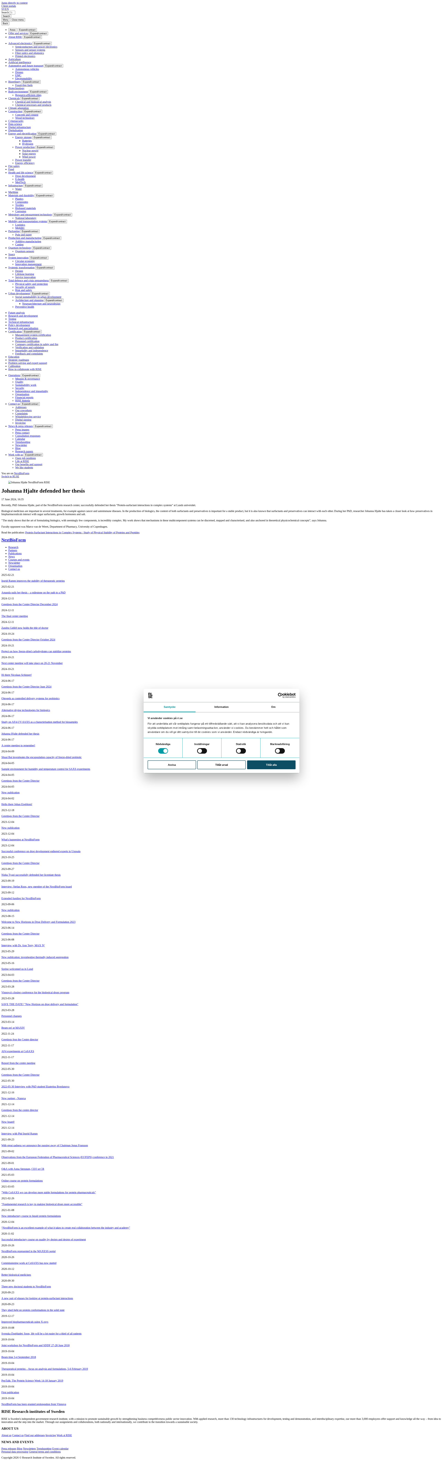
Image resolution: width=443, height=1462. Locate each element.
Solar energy (29, 153)
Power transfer (23, 159)
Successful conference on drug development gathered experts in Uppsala (40, 851)
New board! (8, 1121)
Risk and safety (23, 290)
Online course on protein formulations (22, 1180)
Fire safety (14, 166)
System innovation (18, 257)
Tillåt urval (221, 764)
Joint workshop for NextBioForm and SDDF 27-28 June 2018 (35, 1345)
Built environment (18, 91)
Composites (21, 201)
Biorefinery (14, 81)
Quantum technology (19, 247)
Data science (15, 124)
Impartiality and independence (31, 350)
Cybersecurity (16, 121)
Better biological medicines (16, 1274)
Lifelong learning (24, 274)
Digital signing (23, 419)
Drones (19, 72)
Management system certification (33, 334)
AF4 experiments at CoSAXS (17, 1051)
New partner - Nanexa (13, 1098)
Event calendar (60, 1448)
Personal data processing (14, 1451)
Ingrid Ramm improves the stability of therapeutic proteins (33, 580)
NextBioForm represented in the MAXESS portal (28, 1251)
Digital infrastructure (19, 127)
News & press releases (20, 426)
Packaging (14, 231)
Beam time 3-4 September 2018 (18, 1357)
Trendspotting (22, 442)
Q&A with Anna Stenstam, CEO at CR (22, 1168)
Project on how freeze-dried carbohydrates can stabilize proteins (36, 651)
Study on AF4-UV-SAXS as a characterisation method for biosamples (39, 721)
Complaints (21, 413)
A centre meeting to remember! (18, 745)
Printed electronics (25, 56)
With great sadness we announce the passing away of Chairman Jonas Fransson (44, 1145)
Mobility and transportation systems (27, 221)
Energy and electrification (22, 133)
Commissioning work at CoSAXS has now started (28, 1263)
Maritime (13, 192)
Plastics (19, 198)
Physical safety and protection (31, 283)
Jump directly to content (14, 2)
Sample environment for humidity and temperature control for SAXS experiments (45, 768)
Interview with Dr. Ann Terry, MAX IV (23, 945)
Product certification (26, 338)
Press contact (22, 432)
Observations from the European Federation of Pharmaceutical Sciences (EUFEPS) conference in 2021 (57, 1157)
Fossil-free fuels (24, 85)
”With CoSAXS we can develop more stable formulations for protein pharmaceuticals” (48, 1192)
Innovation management (28, 264)
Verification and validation (29, 347)
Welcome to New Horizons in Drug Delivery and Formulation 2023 (38, 921)
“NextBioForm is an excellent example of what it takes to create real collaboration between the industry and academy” (65, 1227)
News (11, 556)
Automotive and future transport (25, 65)
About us (6, 1435)
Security (19, 388)
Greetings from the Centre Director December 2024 (29, 604)
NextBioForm (21, 473)
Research (13, 547)
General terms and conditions (45, 1451)
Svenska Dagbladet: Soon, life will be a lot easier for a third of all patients (41, 1333)
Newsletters (29, 1448)
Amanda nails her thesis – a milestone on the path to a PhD (33, 592)
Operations (14, 375)
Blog (18, 448)
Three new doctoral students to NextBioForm (26, 1286)
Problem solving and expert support (27, 363)
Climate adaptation (18, 108)
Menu (5, 20)
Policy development (19, 325)
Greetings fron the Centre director (19, 1039)
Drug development (25, 176)
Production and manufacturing (24, 237)
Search (5, 12)
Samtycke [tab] (170, 706)
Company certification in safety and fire (36, 344)
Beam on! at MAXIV (13, 1027)
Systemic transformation (21, 267)
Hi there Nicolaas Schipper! (16, 674)
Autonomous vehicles (27, 69)
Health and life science (20, 172)
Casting (19, 244)
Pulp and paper (23, 234)
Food (11, 169)
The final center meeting (14, 616)
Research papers (24, 451)
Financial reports (24, 397)
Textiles (19, 205)
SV (3, 9)
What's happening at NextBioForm (20, 839)
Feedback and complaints (29, 353)
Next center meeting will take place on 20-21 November (32, 663)
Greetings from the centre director (19, 1110)
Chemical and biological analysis (33, 101)
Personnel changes (11, 1016)
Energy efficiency (25, 163)
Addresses (20, 407)
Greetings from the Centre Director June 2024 (26, 686)
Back (5, 23)
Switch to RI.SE (10, 476)
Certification (15, 331)
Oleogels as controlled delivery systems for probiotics (30, 698)
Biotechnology (16, 88)
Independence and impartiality (31, 391)
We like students (24, 467)
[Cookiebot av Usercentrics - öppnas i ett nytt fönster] (280, 695)
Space (11, 254)
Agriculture (14, 59)
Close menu (18, 20)
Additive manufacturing (28, 241)
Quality (19, 381)
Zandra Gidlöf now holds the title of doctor (24, 627)
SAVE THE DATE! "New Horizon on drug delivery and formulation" (39, 1004)
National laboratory (25, 218)
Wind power (29, 156)
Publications (15, 553)
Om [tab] (273, 706)
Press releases (8, 1448)
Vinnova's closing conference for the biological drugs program (35, 992)
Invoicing (20, 422)
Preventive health (24, 306)
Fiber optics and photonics (29, 53)
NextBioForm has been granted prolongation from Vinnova (33, 1404)
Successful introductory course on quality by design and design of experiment (43, 1239)
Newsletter (21, 445)
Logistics (20, 224)
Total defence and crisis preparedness (28, 280)
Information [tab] (221, 706)
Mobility (20, 227)
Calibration (14, 366)
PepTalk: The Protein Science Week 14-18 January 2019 (32, 1380)
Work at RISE (64, 1435)
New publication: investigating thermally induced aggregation (35, 957)
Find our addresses (34, 1435)
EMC (18, 75)
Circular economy (25, 261)
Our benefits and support (28, 464)
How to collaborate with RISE (25, 369)
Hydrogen (27, 143)
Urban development (19, 293)
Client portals (8, 5)
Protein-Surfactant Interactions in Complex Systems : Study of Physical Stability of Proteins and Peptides (82, 532)
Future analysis (16, 312)
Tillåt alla (271, 764)
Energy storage (23, 137)
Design (19, 270)
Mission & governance (27, 378)
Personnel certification (27, 341)
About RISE (15, 36)
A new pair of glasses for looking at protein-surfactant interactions (37, 1298)
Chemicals (14, 98)
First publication (10, 1392)
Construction (15, 111)
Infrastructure (15, 185)
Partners (12, 550)
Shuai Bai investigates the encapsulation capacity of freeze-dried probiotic (41, 757)
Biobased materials (25, 208)
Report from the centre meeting (18, 1063)
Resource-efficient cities (28, 95)
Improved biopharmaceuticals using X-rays (24, 1321)
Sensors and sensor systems (30, 49)
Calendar (20, 438)
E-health (19, 179)
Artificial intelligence (19, 62)
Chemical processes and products (33, 104)
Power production (25, 147)
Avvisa (172, 764)
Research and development (23, 315)
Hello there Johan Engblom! (16, 804)
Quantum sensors (24, 251)
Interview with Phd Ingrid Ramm (19, 1133)
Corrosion (20, 211)
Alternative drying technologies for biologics (25, 710)
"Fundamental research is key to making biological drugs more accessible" (41, 1204)
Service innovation (25, 277)
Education (13, 356)
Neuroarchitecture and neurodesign (41, 303)
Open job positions (25, 458)
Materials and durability (21, 195)
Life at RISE (22, 461)
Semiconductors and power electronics (36, 46)
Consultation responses (27, 435)
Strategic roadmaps (18, 359)
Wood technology (25, 117)
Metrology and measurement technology (30, 214)
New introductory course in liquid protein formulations (31, 1215)
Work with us (15, 454)
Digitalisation (15, 130)
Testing (12, 318)
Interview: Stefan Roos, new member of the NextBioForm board (36, 886)
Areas (13, 30)
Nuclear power (30, 150)
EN (7, 9)
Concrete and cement (26, 114)
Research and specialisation (23, 328)
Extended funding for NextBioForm (21, 898)
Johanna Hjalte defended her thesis (20, 733)
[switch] (202, 751)
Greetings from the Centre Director (20, 780)
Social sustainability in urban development (38, 296)
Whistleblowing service (28, 416)
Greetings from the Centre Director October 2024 (28, 639)
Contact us (14, 403)
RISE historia (22, 400)
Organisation (22, 394)
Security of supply (25, 287)
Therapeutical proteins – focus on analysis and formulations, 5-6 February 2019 (44, 1368)
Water (18, 189)
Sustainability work (25, 384)
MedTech (20, 182)
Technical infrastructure (21, 322)
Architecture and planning (29, 300)
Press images (22, 429)
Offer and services (18, 33)
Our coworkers (23, 410)
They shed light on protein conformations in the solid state (33, 1310)
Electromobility (23, 78)
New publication (10, 792)
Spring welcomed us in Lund (17, 968)
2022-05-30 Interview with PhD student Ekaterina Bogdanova (35, 1086)
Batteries (27, 140)
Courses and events (18, 559)
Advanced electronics (20, 43)
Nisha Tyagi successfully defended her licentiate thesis (31, 874)
